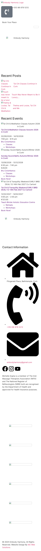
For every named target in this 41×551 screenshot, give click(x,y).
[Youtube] (17, 369)
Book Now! (6, 179)
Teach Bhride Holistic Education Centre (18, 202)
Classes (9, 144)
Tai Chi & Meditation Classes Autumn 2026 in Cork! (19, 131)
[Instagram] (11, 369)
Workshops (10, 147)
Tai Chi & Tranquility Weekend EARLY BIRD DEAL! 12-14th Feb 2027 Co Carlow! (19, 188)
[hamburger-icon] (36, 27)
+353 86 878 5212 (21, 7)
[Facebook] (5, 369)
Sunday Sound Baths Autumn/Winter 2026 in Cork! (19, 157)
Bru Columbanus (8, 142)
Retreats (9, 205)
